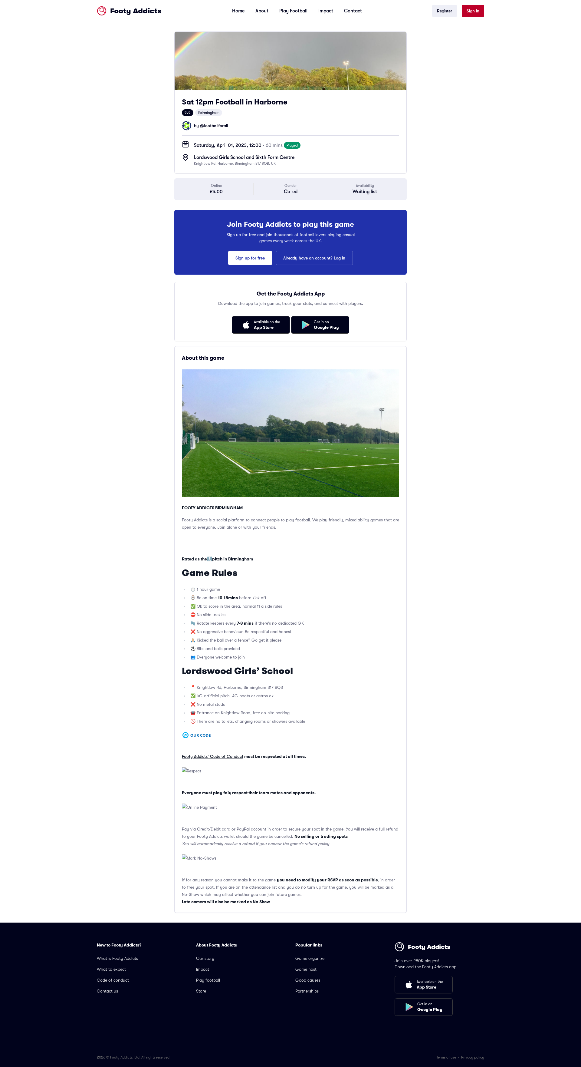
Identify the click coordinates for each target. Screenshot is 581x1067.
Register (444, 10)
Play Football (293, 11)
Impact (325, 11)
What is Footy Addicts (117, 958)
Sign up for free (250, 258)
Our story (205, 958)
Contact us (107, 991)
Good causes (307, 980)
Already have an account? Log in (314, 258)
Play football (208, 980)
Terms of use (446, 1057)
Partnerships (307, 991)
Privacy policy (472, 1057)
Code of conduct (113, 980)
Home (238, 11)
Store (201, 991)
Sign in (473, 10)
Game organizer (310, 958)
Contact (353, 11)
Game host (306, 969)
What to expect (111, 969)
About (261, 11)
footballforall (216, 125)
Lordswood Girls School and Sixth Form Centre (244, 157)
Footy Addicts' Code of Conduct (212, 756)
